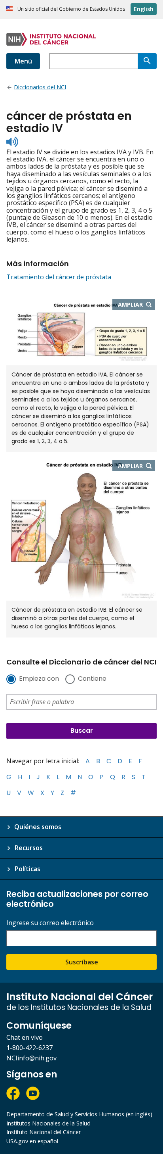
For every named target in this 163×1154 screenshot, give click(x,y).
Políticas (27, 868)
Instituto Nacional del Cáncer (43, 1132)
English (144, 9)
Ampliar (136, 305)
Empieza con (39, 679)
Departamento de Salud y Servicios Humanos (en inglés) (79, 1114)
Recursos (28, 847)
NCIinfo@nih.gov (31, 1058)
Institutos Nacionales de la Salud (48, 1123)
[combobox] (93, 61)
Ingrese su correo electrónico (50, 923)
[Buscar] (147, 61)
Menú (23, 61)
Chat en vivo (24, 1037)
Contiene (92, 679)
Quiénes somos (37, 826)
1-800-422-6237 (29, 1047)
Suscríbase (81, 962)
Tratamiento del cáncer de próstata (58, 277)
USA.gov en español (32, 1141)
